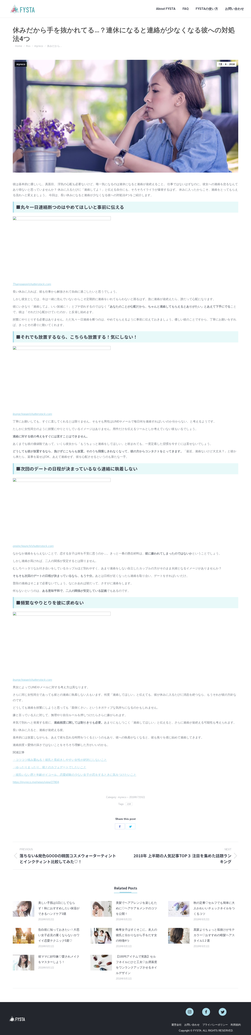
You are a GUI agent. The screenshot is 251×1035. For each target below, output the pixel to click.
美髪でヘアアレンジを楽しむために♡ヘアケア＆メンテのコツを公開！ (136, 908)
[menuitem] (165, 9)
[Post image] (23, 909)
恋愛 (129, 804)
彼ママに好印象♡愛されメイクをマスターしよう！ (58, 959)
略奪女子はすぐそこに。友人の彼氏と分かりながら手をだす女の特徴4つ (136, 935)
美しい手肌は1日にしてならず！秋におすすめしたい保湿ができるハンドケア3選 (58, 908)
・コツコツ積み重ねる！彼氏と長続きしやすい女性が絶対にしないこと (60, 759)
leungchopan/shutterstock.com (32, 414)
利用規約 (236, 1024)
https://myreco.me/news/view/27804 (36, 782)
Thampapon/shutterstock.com (32, 284)
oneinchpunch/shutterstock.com (33, 546)
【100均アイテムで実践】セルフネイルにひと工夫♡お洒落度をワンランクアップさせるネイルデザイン (136, 965)
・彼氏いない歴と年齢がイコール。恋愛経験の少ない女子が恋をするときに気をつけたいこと (74, 774)
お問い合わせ (192, 1024)
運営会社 (176, 1024)
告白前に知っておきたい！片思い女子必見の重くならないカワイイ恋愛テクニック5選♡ (58, 935)
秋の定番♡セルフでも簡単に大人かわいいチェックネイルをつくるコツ (214, 908)
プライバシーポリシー (215, 1024)
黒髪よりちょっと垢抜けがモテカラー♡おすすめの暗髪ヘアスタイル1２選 (214, 935)
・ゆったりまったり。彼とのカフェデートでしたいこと (49, 767)
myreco (20, 64)
